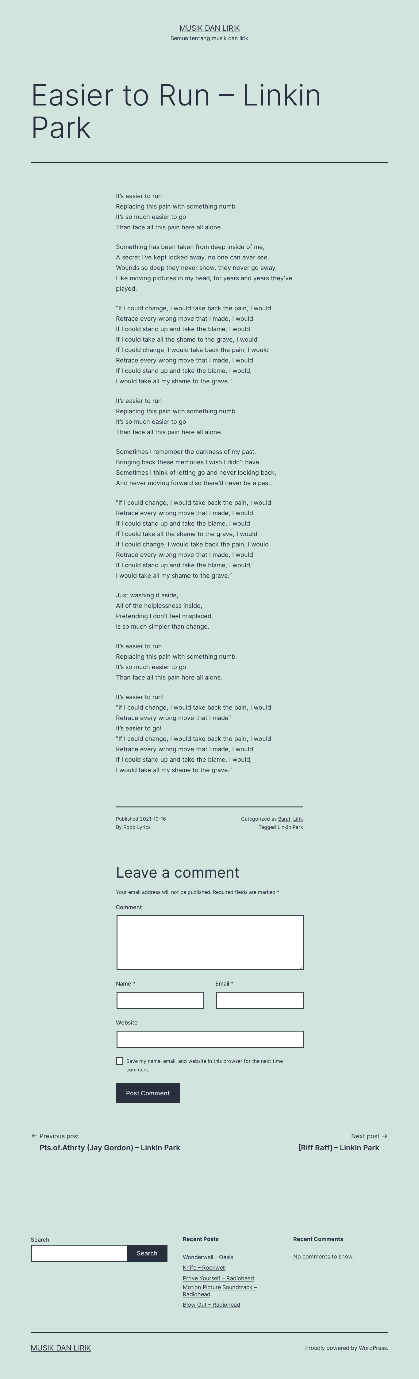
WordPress (373, 1348)
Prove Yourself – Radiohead (218, 1278)
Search (40, 1239)
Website (127, 1022)
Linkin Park (290, 827)
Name (126, 983)
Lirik (298, 819)
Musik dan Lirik (209, 28)
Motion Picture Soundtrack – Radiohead (220, 1290)
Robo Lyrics (137, 827)
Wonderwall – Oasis (208, 1257)
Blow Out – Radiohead (211, 1304)
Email (224, 983)
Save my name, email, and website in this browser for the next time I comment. (206, 1065)
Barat (284, 819)
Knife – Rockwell (204, 1267)
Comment (129, 907)
